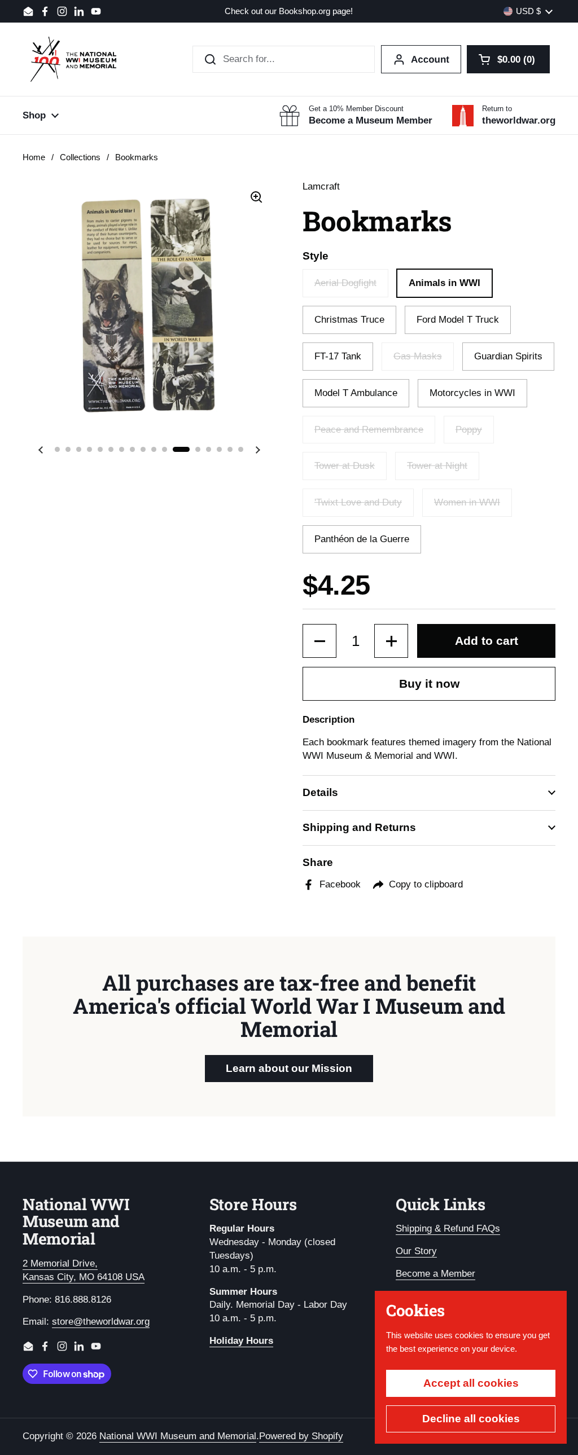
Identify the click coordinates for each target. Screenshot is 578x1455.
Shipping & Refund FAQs (448, 1228)
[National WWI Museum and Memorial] (73, 59)
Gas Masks (417, 356)
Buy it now (429, 684)
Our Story (416, 1251)
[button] (508, 59)
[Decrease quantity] (319, 641)
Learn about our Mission (289, 1068)
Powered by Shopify (301, 1436)
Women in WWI (467, 502)
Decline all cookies (471, 1419)
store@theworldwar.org (101, 1321)
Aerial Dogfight (345, 283)
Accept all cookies (471, 1383)
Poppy (469, 429)
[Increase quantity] (391, 641)
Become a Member (435, 1273)
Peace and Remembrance (368, 429)
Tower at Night (437, 465)
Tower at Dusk (344, 465)
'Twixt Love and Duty (358, 502)
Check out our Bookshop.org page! (289, 11)
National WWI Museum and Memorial (177, 1436)
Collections (80, 157)
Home (34, 157)
